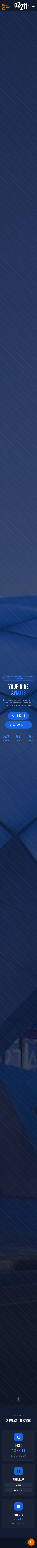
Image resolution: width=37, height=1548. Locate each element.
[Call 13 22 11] (31, 1542)
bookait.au (18, 1519)
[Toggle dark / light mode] (29, 6)
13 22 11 (18, 1451)
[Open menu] (33, 5)
